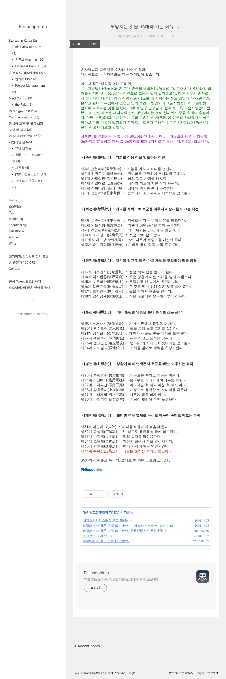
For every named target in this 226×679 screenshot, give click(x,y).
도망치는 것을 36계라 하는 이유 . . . (146, 26)
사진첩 (21, 167)
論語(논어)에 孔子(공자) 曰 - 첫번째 (106, 541)
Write (12, 243)
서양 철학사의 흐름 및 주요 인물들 (105, 520)
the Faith (23, 104)
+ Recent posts (87, 646)
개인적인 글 (20, 142)
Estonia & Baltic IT (30, 66)
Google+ (131, 673)
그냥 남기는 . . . (29, 148)
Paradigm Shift (23, 111)
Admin (13, 237)
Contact (14, 268)
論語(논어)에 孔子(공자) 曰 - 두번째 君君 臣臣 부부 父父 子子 (123, 530)
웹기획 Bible (25, 79)
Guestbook (16, 231)
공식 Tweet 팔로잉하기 (25, 281)
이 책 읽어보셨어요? (25, 136)
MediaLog (16, 219)
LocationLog (18, 225)
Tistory (189, 673)
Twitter (96, 673)
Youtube (120, 673)
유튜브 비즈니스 (29, 59)
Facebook (107, 673)
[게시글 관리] (103, 494)
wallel (214, 673)
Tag (11, 212)
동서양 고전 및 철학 (26, 123)
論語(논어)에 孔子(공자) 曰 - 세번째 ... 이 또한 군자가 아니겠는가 (125, 525)
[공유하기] (97, 494)
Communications (24, 117)
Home (13, 200)
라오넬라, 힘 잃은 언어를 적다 (29, 287)
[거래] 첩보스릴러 (30, 174)
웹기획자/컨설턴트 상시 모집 (29, 256)
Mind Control (21, 98)
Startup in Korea (24, 40)
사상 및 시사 (20, 129)
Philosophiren (33, 26)
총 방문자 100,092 (22, 262)
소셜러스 (15, 206)
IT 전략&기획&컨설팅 (27, 73)
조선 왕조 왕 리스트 (96, 536)
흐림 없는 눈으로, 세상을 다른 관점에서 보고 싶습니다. (121, 579)
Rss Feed (80, 673)
